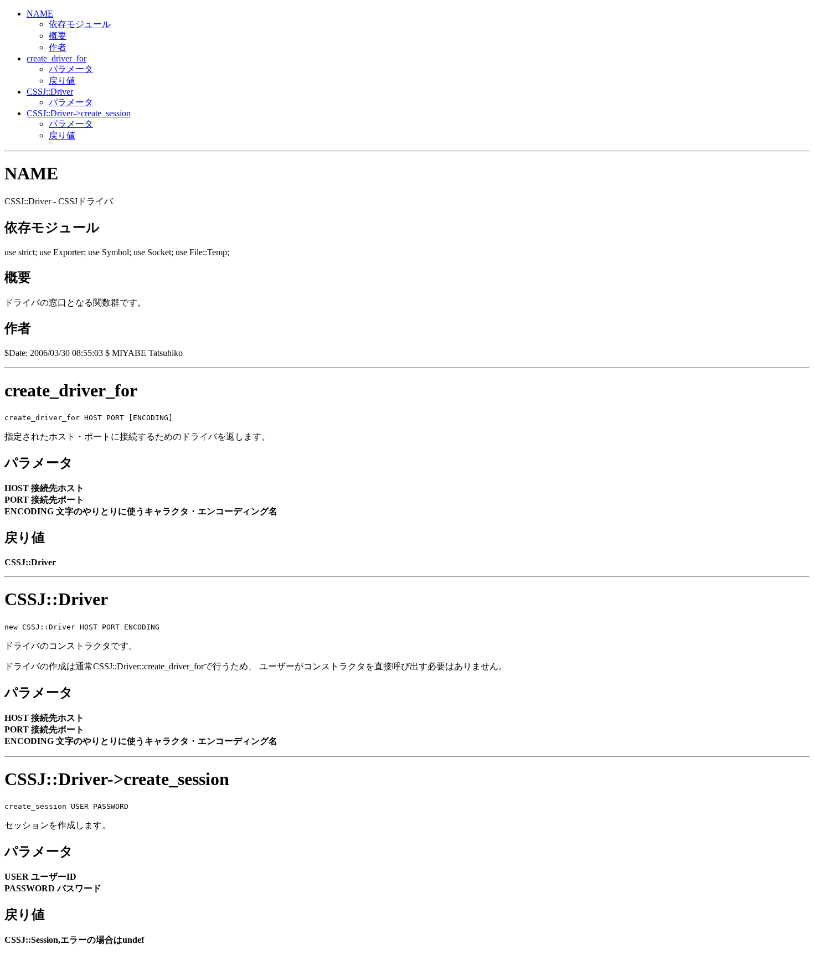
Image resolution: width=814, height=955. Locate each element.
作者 (57, 47)
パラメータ (71, 69)
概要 (57, 35)
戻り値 (62, 80)
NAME (40, 13)
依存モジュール (80, 24)
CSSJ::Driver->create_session (79, 113)
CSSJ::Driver (50, 91)
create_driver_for (56, 58)
